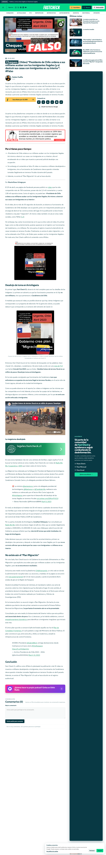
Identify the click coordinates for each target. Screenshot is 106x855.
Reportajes (39, 13)
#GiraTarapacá (37, 646)
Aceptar (100, 850)
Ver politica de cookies (52, 851)
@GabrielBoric (32, 643)
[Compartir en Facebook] (39, 102)
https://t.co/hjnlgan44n (20, 649)
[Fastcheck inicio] (51, 7)
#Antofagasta (17, 495)
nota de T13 (58, 366)
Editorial (86, 13)
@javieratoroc (28, 486)
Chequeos (10, 13)
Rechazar (92, 850)
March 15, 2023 (34, 655)
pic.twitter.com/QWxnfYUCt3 (47, 498)
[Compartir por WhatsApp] (52, 102)
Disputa (76, 13)
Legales (4, 1)
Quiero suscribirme (85, 474)
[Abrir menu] (3, 7)
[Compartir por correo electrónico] (56, 102)
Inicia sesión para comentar (15, 721)
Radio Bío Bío (10, 525)
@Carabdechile (39, 489)
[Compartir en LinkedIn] (48, 102)
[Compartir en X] (43, 102)
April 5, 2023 (46, 501)
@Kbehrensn (28, 489)
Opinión (96, 13)
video (50, 187)
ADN (20, 466)
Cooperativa (12, 466)
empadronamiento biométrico (16, 619)
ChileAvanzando (41, 571)
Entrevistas (51, 13)
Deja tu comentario (10, 705)
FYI (30, 13)
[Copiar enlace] (61, 102)
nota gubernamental (15, 577)
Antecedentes (64, 13)
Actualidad (21, 13)
